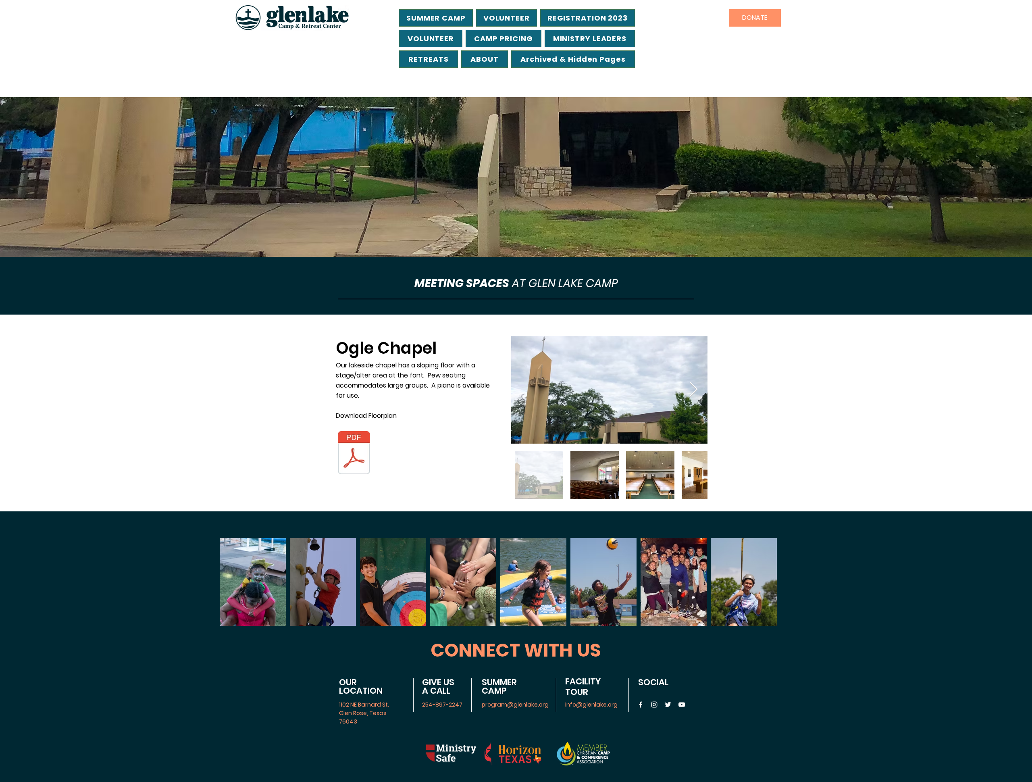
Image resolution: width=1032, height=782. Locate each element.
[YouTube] (682, 705)
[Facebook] (641, 705)
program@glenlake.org (515, 705)
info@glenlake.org (591, 705)
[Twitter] (668, 705)
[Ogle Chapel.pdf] (354, 453)
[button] (573, 59)
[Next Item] (693, 390)
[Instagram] (654, 705)
